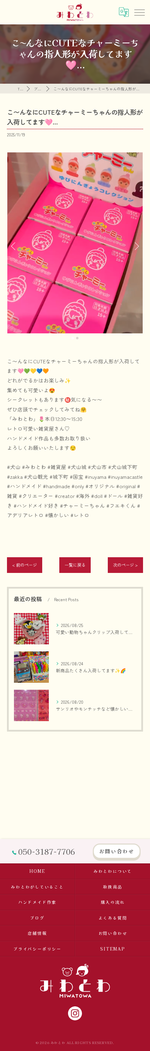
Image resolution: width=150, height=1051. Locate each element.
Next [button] (136, 246)
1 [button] (73, 338)
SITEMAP (112, 949)
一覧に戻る (75, 565)
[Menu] (139, 12)
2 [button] (77, 338)
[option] (75, 242)
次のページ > (125, 565)
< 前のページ (24, 565)
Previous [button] (14, 246)
